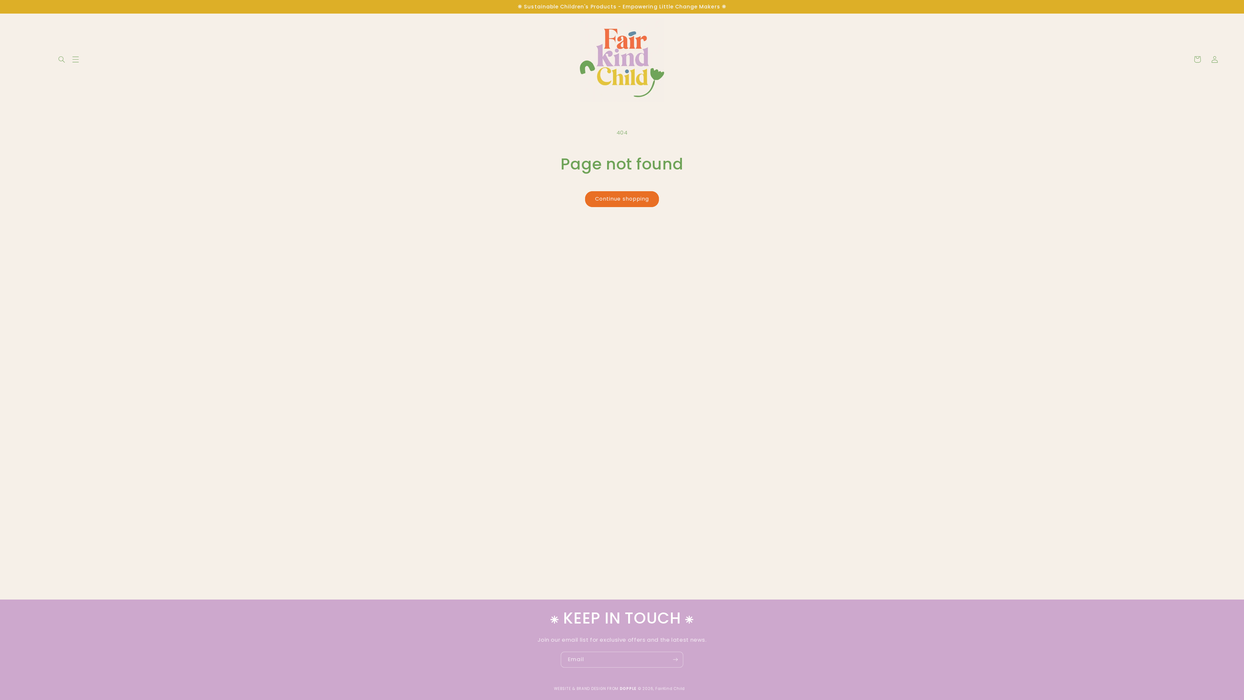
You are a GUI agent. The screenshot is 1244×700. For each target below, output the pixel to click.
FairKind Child (670, 688)
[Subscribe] (675, 660)
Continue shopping (622, 199)
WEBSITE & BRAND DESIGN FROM (595, 688)
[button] (14, 59)
